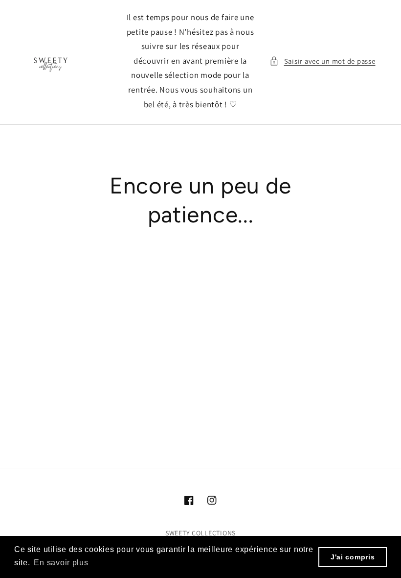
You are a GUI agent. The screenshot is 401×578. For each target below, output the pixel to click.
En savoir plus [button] (61, 562)
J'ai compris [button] (353, 557)
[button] (322, 61)
